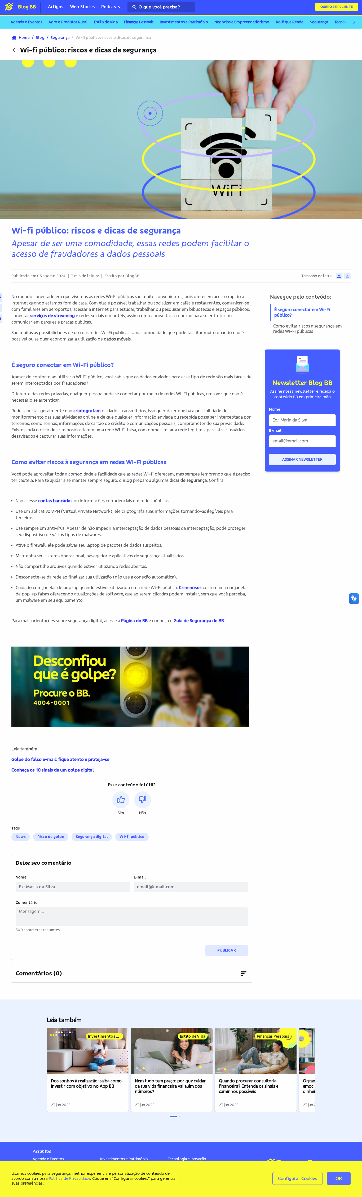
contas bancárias (55, 500)
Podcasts (110, 6)
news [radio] (21, 837)
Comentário (27, 903)
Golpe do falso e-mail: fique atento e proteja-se (60, 759)
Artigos (56, 6)
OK (338, 1178)
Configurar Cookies (297, 1178)
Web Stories (82, 6)
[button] (120, 803)
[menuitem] (26, 22)
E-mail (140, 877)
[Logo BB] (9, 7)
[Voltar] (14, 50)
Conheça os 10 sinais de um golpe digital (52, 770)
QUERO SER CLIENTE (336, 6)
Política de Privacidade (69, 1178)
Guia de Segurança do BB (199, 620)
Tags (15, 828)
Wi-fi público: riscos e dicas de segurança (88, 50)
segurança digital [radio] (92, 837)
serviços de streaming (52, 315)
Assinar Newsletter (302, 459)
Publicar (226, 950)
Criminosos (190, 587)
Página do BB (134, 620)
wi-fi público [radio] (132, 837)
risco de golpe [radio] (50, 837)
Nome (21, 877)
